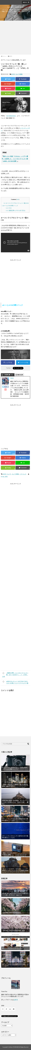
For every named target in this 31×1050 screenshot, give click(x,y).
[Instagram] (8, 387)
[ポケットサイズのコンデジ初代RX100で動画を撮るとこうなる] (15, 831)
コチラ (16, 999)
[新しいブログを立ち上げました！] (15, 942)
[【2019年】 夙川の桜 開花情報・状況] (15, 924)
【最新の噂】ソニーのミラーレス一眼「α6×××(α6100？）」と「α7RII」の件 (15, 674)
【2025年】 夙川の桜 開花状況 (11, 913)
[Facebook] (5, 387)
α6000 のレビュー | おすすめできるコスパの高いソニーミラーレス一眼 (17, 682)
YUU (9, 208)
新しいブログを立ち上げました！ (12, 948)
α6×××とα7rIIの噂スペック (10, 205)
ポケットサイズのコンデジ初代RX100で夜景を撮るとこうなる (15, 819)
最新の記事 (20, 374)
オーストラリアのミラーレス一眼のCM (16, 203)
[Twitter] (3, 387)
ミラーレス (22, 474)
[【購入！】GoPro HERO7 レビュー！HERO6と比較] (15, 848)
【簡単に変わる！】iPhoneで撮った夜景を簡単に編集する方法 (15, 785)
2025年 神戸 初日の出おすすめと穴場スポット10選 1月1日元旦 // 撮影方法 (15, 894)
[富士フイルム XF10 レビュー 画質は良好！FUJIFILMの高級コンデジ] (15, 763)
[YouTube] (5, 389)
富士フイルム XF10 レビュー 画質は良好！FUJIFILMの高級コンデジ (15, 768)
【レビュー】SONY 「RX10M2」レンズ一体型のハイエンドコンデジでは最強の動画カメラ (15, 870)
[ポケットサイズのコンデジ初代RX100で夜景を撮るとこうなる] (15, 814)
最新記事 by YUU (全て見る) (15, 210)
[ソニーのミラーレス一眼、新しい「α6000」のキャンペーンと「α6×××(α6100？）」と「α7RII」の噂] (23, 84)
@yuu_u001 (4, 476)
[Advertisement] (15, 37)
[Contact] (13, 1009)
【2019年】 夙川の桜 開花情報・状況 (13, 930)
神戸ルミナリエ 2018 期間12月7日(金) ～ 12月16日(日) (15, 965)
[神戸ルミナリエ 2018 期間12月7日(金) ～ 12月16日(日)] (15, 959)
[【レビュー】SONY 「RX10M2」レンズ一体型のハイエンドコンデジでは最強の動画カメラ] (15, 865)
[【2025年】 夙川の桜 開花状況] (15, 906)
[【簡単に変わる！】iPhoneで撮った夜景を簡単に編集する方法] (15, 780)
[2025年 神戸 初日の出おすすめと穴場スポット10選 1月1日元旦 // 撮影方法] (15, 888)
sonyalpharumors (11, 115)
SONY (13, 74)
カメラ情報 (19, 74)
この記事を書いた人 (8, 374)
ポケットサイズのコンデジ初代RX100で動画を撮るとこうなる (15, 836)
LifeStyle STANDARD (16, 7)
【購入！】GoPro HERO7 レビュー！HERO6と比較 (13, 853)
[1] (15, 112)
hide (18, 199)
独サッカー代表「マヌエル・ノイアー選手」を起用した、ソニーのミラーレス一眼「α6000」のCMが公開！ (15, 159)
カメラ (9, 474)
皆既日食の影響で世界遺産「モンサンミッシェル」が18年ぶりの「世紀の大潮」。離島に (15, 802)
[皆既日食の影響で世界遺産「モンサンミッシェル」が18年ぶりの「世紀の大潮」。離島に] (15, 797)
